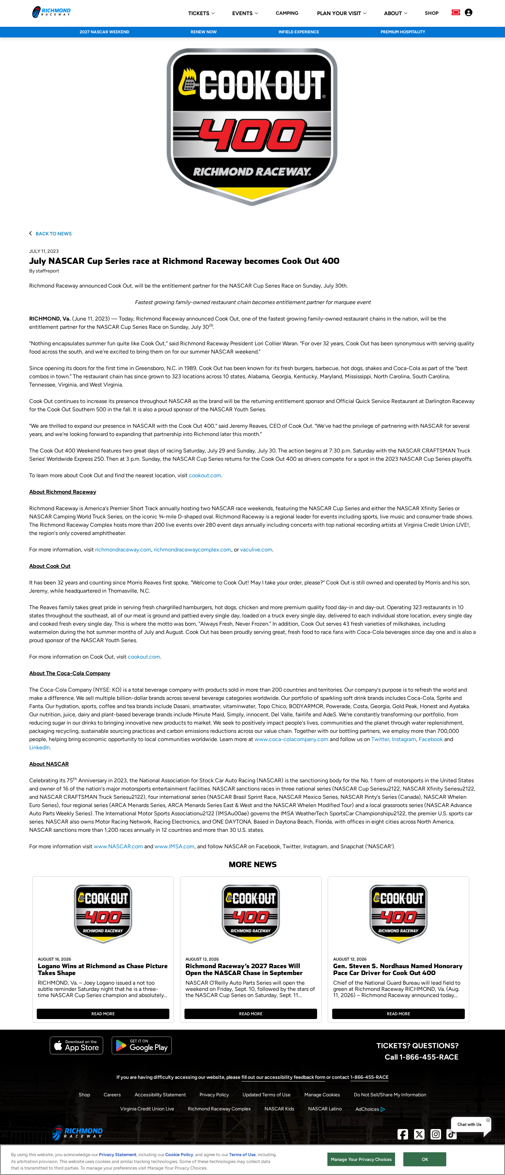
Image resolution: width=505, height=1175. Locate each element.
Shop (84, 1095)
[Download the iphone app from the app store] (76, 1053)
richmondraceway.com (123, 549)
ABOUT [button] (393, 13)
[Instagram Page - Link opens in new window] (436, 1137)
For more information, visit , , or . (151, 549)
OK (425, 1159)
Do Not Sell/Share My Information (390, 1095)
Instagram (404, 739)
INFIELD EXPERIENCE (299, 32)
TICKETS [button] (198, 13)
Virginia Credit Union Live (147, 1109)
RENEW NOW (204, 32)
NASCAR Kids (279, 1109)
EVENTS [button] (242, 13)
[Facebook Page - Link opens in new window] (403, 1137)
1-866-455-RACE (369, 1077)
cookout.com (205, 475)
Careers (112, 1095)
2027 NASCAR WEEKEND (104, 32)
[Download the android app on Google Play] (142, 1053)
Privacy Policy (214, 1095)
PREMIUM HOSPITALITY (403, 32)
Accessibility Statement (160, 1095)
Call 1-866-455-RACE (422, 1056)
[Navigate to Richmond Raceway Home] (51, 13)
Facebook (431, 739)
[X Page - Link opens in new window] (419, 1137)
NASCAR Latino (325, 1109)
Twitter (380, 739)
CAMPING (287, 13)
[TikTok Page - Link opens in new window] (452, 1137)
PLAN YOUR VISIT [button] (339, 13)
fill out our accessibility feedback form (283, 1077)
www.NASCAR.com (118, 846)
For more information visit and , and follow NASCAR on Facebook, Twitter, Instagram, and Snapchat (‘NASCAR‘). (212, 846)
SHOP (431, 13)
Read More (103, 1013)
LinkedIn (39, 747)
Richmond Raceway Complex (219, 1109)
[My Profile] (468, 13)
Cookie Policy (179, 1154)
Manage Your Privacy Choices (361, 1159)
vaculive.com (256, 549)
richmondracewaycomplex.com (192, 549)
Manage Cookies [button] (322, 1095)
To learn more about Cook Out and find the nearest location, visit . (125, 475)
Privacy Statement (117, 1154)
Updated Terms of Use (267, 1095)
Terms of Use (242, 1154)
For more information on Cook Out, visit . (95, 656)
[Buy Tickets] (455, 13)
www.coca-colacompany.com (291, 739)
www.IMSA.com (174, 846)
